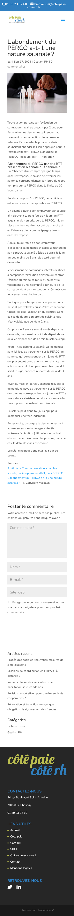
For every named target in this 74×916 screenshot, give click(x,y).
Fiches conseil (16, 726)
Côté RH (15, 843)
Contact (15, 862)
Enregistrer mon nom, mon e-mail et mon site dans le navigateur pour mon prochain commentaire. (36, 607)
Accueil (15, 830)
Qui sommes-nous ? (23, 855)
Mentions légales (21, 868)
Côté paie (16, 836)
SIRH (13, 849)
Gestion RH (41, 62)
